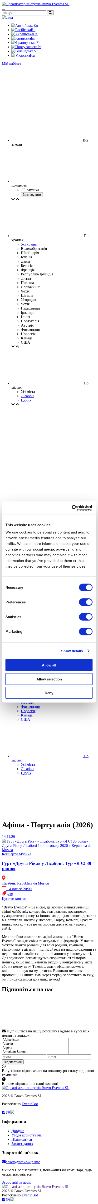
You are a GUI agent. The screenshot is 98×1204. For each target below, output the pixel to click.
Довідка (17, 1131)
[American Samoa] (35, 1052)
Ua (35, 34)
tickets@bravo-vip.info (23, 1162)
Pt (39, 47)
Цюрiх (26, 400)
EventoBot (30, 1104)
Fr (38, 43)
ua (11, 17)
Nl (35, 51)
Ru (33, 30)
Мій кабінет (11, 63)
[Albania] (35, 1044)
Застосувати (32, 194)
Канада (27, 715)
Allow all (49, 665)
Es (33, 38)
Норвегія (28, 711)
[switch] (86, 602)
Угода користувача (26, 1135)
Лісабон (27, 396)
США (25, 719)
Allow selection (49, 679)
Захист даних (22, 1144)
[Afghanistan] (35, 1040)
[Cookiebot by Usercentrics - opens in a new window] (72, 508)
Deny (49, 693)
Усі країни (29, 244)
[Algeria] (35, 1048)
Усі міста (28, 764)
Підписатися (13, 1062)
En (36, 25)
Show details (72, 651)
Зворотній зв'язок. (16, 1182)
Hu (32, 55)
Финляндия (30, 707)
